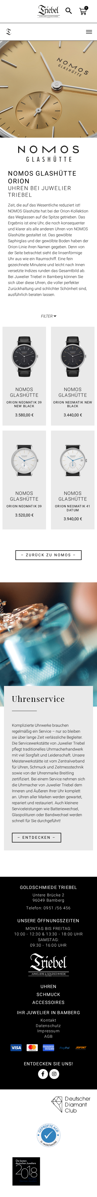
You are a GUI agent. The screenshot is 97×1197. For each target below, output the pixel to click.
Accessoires (48, 1002)
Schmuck (48, 994)
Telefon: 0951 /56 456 (48, 908)
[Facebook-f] (43, 1074)
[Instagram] (54, 1074)
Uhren (49, 986)
